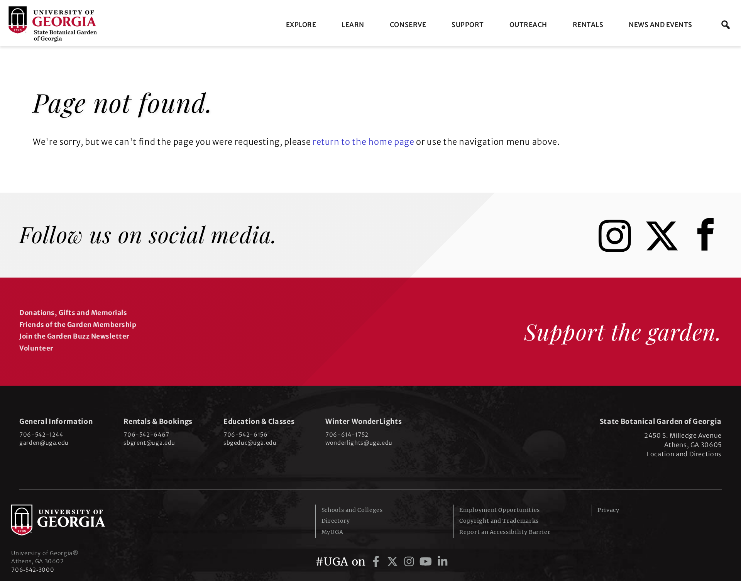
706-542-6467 (146, 434)
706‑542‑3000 (32, 569)
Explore (301, 24)
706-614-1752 (347, 434)
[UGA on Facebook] (377, 562)
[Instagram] (621, 249)
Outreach (528, 24)
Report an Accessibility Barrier (504, 531)
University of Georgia (69, 520)
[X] (667, 249)
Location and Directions (684, 454)
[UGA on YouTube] (427, 562)
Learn (353, 24)
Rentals (588, 24)
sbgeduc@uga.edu (250, 442)
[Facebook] (707, 249)
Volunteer (36, 348)
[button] (725, 24)
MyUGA (332, 531)
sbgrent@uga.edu (149, 442)
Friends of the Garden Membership (77, 324)
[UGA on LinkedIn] (443, 562)
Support (468, 24)
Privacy (608, 509)
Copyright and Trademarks (498, 520)
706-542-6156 (245, 434)
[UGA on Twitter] (394, 562)
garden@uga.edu (44, 442)
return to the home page (363, 142)
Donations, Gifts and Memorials (73, 312)
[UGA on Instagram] (410, 562)
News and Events (660, 24)
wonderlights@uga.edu (358, 442)
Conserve (408, 24)
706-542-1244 (41, 434)
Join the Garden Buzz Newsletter (74, 336)
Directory (335, 520)
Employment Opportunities (499, 509)
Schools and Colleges (352, 509)
